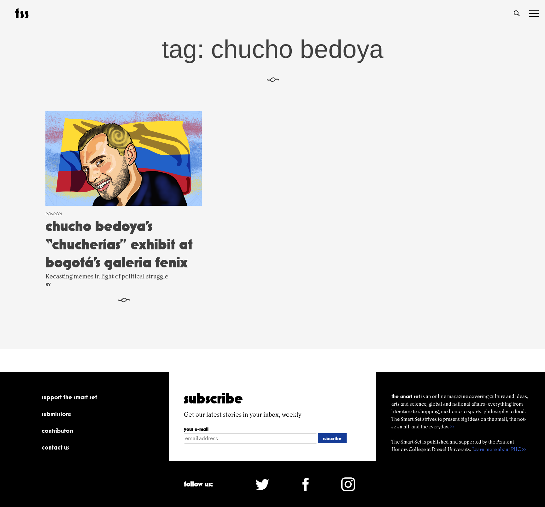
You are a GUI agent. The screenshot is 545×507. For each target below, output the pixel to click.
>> (452, 427)
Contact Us (55, 447)
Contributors (57, 430)
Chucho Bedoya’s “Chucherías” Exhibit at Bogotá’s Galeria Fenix (119, 244)
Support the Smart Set (69, 397)
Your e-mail (196, 429)
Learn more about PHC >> (499, 449)
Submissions (56, 414)
